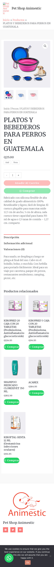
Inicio (7, 108)
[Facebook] (20, 529)
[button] (45, 46)
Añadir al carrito (27, 183)
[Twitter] (12, 529)
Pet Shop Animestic (26, 8)
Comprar (29, 190)
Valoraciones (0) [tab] (14, 249)
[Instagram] (5, 529)
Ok (27, 562)
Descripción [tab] (11, 237)
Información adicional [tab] (18, 243)
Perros (14, 108)
